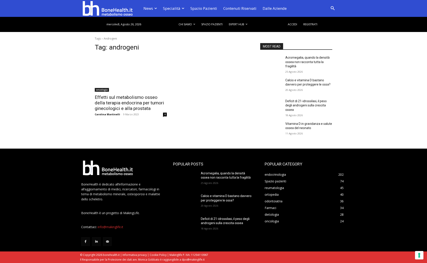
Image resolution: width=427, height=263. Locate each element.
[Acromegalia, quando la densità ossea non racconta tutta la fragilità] (271, 63)
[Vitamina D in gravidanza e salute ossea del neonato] (271, 129)
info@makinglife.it (110, 227)
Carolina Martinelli (107, 114)
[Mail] (107, 241)
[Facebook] (85, 241)
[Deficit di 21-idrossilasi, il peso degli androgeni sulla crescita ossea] (271, 106)
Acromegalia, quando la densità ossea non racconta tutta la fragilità (307, 62)
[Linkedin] (96, 241)
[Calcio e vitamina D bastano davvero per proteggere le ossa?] (271, 85)
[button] (332, 8)
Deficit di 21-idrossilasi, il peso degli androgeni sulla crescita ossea (306, 105)
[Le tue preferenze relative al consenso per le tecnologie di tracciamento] (419, 255)
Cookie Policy (158, 255)
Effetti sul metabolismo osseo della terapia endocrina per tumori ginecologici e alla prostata (129, 103)
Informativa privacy (135, 255)
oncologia (102, 89)
